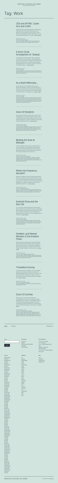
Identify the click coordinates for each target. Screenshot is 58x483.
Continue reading (37, 35)
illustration (34, 283)
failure (19, 127)
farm (23, 256)
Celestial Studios (24, 360)
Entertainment (23, 188)
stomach (36, 222)
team (36, 129)
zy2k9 (35, 130)
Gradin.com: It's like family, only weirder (29, 4)
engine (19, 98)
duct (36, 126)
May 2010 (6, 379)
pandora (27, 314)
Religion (22, 382)
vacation (20, 130)
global (25, 127)
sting (34, 222)
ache (19, 220)
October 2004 (6, 468)
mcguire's (17, 101)
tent (21, 73)
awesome (23, 97)
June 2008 (6, 404)
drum (31, 70)
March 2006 (6, 443)
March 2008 (6, 408)
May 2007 (6, 423)
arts (25, 70)
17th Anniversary (24, 347)
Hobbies (22, 39)
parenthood (20, 222)
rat (37, 101)
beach (26, 97)
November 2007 (7, 414)
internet (28, 313)
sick (27, 222)
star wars (20, 257)
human (35, 221)
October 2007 (6, 415)
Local (22, 373)
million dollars (23, 101)
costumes (36, 255)
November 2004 (7, 466)
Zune (30, 130)
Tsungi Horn (43, 342)
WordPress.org (41, 361)
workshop (21, 160)
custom (40, 97)
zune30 (33, 130)
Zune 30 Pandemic (25, 112)
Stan (21, 102)
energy (21, 158)
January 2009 (6, 393)
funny (38, 98)
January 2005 (6, 463)
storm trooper (25, 257)
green (29, 127)
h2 (32, 158)
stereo (39, 159)
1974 (19, 255)
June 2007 (6, 421)
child (33, 220)
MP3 (23, 314)
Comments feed (41, 360)
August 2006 (6, 436)
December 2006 (7, 430)
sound (34, 129)
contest (26, 283)
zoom (26, 160)
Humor (22, 219)
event (27, 98)
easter (39, 126)
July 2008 (6, 402)
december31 (26, 126)
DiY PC (22, 363)
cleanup (38, 220)
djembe (33, 157)
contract (17, 221)
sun (27, 257)
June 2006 (6, 439)
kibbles (22, 370)
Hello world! (23, 341)
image (38, 127)
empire (17, 256)
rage (35, 101)
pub (34, 101)
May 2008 (6, 405)
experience (18, 190)
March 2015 (6, 358)
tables (24, 42)
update (40, 129)
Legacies (23, 342)
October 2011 (6, 370)
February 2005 (7, 462)
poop (24, 222)
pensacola (31, 101)
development (31, 126)
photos (36, 256)
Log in (40, 357)
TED (22, 389)
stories (23, 102)
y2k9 (26, 130)
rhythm (17, 73)
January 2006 (6, 446)
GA (22, 127)
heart (26, 190)
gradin (27, 127)
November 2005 (7, 449)
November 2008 (7, 396)
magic (20, 129)
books (30, 312)
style (21, 42)
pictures (30, 314)
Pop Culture (23, 380)
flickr (25, 256)
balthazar (27, 220)
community (34, 97)
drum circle (34, 70)
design (22, 254)
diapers (20, 221)
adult (21, 220)
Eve (40, 70)
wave (37, 191)
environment (23, 98)
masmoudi (17, 159)
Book (22, 126)
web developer (29, 42)
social (19, 42)
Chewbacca (29, 255)
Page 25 (14, 326)
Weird (22, 392)
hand (31, 127)
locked (17, 129)
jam (38, 158)
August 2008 (6, 401)
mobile (21, 314)
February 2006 (7, 444)
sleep (29, 222)
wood (27, 102)
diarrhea (23, 221)
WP (24, 130)
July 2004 (6, 472)
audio (19, 126)
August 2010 (6, 376)
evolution (30, 98)
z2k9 (28, 130)
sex (19, 315)
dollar (17, 98)
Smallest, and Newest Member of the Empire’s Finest (27, 236)
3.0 (19, 312)
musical (17, 191)
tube (23, 73)
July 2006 (6, 437)
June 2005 (6, 456)
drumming (38, 70)
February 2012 (6, 367)
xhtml (38, 42)
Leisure (24, 156)
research (39, 101)
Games (22, 366)
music (40, 190)
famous (33, 98)
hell (33, 158)
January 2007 (6, 428)
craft (37, 97)
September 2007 (7, 417)
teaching (31, 191)
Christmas (22, 157)
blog (19, 157)
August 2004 (6, 471)
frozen (21, 127)
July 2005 (6, 455)
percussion (25, 159)
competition (22, 283)
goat (26, 158)
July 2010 (6, 377)
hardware (34, 127)
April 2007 (6, 424)
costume (32, 255)
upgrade (17, 130)
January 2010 (6, 383)
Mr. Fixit (33, 254)
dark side (39, 255)
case (29, 97)
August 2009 (6, 386)
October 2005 (6, 450)
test (28, 315)
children (36, 220)
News (22, 125)
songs (20, 73)
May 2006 (6, 440)
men (20, 101)
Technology (26, 39)
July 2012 (6, 366)
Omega (46, 341)
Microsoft (24, 129)
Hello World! (23, 345)
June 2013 (6, 361)
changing (30, 220)
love (16, 222)
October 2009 (6, 385)
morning (27, 129)
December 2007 (7, 412)
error (41, 126)
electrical (35, 189)
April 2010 (6, 380)
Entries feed (41, 358)
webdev (33, 42)
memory (36, 190)
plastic (39, 256)
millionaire (27, 101)
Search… (5, 339)
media (21, 159)
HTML (24, 313)
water (25, 102)
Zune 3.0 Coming (24, 294)
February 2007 (6, 427)
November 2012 (7, 364)
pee (22, 222)
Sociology (23, 386)
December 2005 (7, 447)
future (40, 98)
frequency (21, 190)
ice (36, 127)
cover (29, 70)
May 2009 (6, 389)
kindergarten (31, 190)
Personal (22, 96)
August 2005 (6, 453)
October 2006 (6, 433)
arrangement (21, 70)
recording (33, 159)
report (38, 314)
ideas (28, 190)
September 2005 (7, 452)
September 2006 (7, 434)
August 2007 (6, 418)
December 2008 (7, 395)
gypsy (30, 158)
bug (23, 126)
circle (27, 70)
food (35, 98)
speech (32, 222)
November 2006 (7, 431)
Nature (22, 376)
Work (35, 42)
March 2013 (6, 363)
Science (22, 383)
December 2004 (7, 465)
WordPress (52, 478)
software (23, 315)
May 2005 (6, 458)
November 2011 (7, 369)
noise (20, 191)
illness (39, 221)
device (34, 126)
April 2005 (6, 459)
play (40, 256)
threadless (19, 284)
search (19, 102)
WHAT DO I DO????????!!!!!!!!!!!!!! (27, 344)
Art (23, 70)
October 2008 (6, 398)
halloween (31, 256)
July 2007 (6, 420)
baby (25, 220)
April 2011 (6, 372)
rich (16, 102)
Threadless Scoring (25, 267)
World (22, 395)
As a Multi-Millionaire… (27, 82)
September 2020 (7, 357)
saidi (36, 159)
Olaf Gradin (41, 347)
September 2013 (7, 360)
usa (35, 191)
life (34, 190)
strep (39, 222)
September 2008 (7, 399)
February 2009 (7, 392)
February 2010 (6, 382)
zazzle (25, 284)
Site (22, 385)
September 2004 (7, 469)
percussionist (30, 159)
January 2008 (6, 411)
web (25, 42)
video (36, 315)
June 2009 (6, 388)
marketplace (33, 313)
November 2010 (7, 373)
